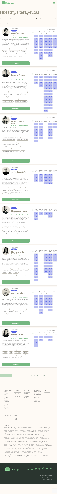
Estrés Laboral (7, 444)
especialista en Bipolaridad (10, 437)
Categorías (6, 425)
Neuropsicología (19, 447)
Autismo (20, 428)
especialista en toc (8, 442)
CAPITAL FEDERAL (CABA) (8, 391)
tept (21, 452)
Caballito (6, 400)
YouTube (47, 468)
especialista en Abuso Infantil (27, 433)
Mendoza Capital (27, 394)
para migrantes (7, 448)
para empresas (31, 447)
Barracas (6, 395)
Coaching (46, 428)
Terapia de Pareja (24, 454)
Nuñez (5, 402)
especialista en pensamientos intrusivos (25, 440)
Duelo (15, 431)
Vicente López (37, 401)
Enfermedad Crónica (15, 433)
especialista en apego (34, 434)
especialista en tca (34, 441)
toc (24, 455)
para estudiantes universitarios (42, 447)
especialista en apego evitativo (24, 435)
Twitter (50, 468)
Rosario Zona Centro (17, 419)
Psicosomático (7, 451)
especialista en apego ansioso (10, 435)
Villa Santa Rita (7, 409)
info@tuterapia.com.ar (46, 475)
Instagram (28, 468)
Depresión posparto (8, 431)
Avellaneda (36, 393)
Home (1, 24)
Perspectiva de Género (28, 448)
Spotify (43, 468)
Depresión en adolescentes (43, 430)
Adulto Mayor (14, 427)
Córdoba (16, 390)
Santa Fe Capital (17, 420)
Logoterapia (30, 445)
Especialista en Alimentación (10, 434)
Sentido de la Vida (22, 451)
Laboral (20, 445)
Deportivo (29, 430)
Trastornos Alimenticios (9, 456)
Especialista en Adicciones (39, 433)
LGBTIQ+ (25, 445)
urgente (29, 456)
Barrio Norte (6, 397)
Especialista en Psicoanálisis (41, 440)
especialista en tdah (43, 441)
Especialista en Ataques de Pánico (40, 435)
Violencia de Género (37, 456)
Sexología (29, 451)
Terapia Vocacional (8, 455)
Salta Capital (47, 392)
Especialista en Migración (45, 438)
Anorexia (35, 427)
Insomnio (46, 444)
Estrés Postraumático (16, 444)
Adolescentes (7, 427)
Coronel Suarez (37, 394)
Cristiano (12, 430)
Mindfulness (6, 447)
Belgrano (6, 398)
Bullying (41, 428)
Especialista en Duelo (20, 438)
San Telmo (6, 407)
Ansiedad (41, 427)
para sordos (14, 448)
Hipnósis (37, 444)
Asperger (6, 428)
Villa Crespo (6, 408)
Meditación (48, 445)
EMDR (19, 431)
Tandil (35, 400)
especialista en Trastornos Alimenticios (21, 442)
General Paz (16, 393)
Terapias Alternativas (17, 455)
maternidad (42, 445)
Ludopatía (37, 445)
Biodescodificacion (27, 428)
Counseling (6, 430)
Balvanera (6, 394)
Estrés (43, 442)
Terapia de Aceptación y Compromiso (12, 454)
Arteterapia (46, 427)
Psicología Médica (16, 449)
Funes (15, 415)
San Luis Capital (7, 415)
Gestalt (32, 444)
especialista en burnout (22, 437)
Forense (28, 444)
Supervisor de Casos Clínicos (10, 452)
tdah (18, 452)
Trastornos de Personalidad (21, 456)
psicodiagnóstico (7, 449)
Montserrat (6, 401)
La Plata (36, 395)
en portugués (7, 433)
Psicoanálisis (37, 448)
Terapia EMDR (32, 454)
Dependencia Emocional (20, 430)
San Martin (26, 396)
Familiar (23, 444)
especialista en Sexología (23, 441)
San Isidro (36, 398)
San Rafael (26, 397)
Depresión (34, 430)
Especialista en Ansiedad (22, 434)
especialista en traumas (36, 442)
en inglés (35, 431)
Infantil (42, 444)
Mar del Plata (37, 397)
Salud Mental (14, 451)
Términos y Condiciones (47, 477)
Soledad (34, 451)
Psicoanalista (44, 448)
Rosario (15, 416)
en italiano (40, 431)
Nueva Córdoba (17, 394)
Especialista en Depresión (9, 438)
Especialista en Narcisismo (9, 440)
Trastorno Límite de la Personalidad (40, 455)
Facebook (35, 468)
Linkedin (32, 468)
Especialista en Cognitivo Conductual (35, 437)
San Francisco (17, 396)
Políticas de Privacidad (47, 479)
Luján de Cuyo (27, 392)
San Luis (6, 413)
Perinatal (20, 448)
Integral (5, 445)
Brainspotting (35, 428)
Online (25, 447)
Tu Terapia (8, 3)
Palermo (6, 404)
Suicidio (39, 451)
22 (44, 376)
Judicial (10, 445)
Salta (45, 390)
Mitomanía (12, 447)
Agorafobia (20, 427)
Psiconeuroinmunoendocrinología (37, 449)
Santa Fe (16, 413)
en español (23, 431)
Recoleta (6, 405)
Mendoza (26, 390)
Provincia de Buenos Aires (37, 391)
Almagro (6, 393)
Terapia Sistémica (40, 454)
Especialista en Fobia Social (32, 438)
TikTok (39, 468)
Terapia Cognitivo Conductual (30, 452)
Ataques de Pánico (13, 428)
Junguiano (15, 445)
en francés (30, 431)
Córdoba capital (17, 392)
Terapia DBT (39, 452)
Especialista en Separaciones (10, 441)
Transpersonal (29, 455)
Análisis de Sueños (28, 427)
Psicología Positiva (25, 449)
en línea (45, 431)
